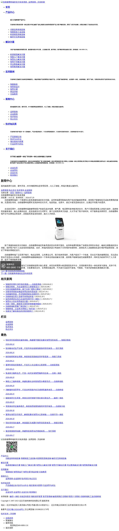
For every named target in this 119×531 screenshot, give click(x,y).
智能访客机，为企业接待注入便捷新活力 (22, 287)
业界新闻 (14, 112)
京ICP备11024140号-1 (15, 509)
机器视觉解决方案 (17, 54)
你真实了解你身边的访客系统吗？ (19, 311)
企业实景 (14, 168)
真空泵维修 (47, 496)
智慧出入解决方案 (17, 59)
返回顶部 (9, 528)
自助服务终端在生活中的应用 (20, 273)
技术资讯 (14, 117)
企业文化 (14, 173)
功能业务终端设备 (17, 30)
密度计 (71, 496)
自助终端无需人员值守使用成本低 (19, 296)
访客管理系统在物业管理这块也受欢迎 (21, 292)
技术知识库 (11, 124)
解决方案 (10, 42)
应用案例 (10, 71)
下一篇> (4, 273)
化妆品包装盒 (25, 496)
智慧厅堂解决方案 (17, 62)
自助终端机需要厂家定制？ (17, 306)
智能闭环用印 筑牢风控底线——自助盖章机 (23, 284)
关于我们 (10, 149)
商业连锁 (14, 92)
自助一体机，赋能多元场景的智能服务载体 (23, 304)
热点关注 (14, 119)
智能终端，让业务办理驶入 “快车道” (21, 309)
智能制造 (14, 84)
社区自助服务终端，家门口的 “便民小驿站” (23, 289)
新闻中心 (10, 99)
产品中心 (10, 12)
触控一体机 (14, 496)
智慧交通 (14, 89)
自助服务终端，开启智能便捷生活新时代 (22, 294)
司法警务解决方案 (17, 64)
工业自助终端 (95, 496)
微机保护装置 (36, 496)
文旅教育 (14, 94)
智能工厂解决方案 (17, 57)
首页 (8, 7)
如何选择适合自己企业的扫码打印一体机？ (23, 299)
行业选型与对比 (16, 144)
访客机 (77, 496)
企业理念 (14, 170)
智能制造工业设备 (17, 32)
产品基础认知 (15, 137)
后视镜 (65, 496)
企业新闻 (14, 114)
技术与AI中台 (15, 139)
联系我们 (14, 175)
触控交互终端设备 (17, 37)
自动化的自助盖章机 (16, 271)
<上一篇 (4, 271)
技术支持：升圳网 (8, 514)
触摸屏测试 (57, 496)
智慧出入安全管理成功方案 (17, 301)
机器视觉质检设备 (17, 34)
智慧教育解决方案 (17, 67)
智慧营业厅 (15, 87)
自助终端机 (85, 496)
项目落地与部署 (16, 142)
